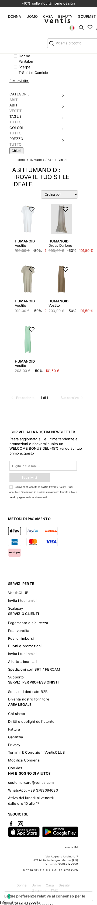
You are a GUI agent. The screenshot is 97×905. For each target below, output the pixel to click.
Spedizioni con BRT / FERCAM (34, 669)
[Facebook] (11, 824)
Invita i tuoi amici (22, 600)
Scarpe (24, 67)
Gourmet (87, 16)
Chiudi (16, 151)
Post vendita (18, 630)
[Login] (81, 27)
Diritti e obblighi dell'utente (31, 721)
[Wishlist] (90, 27)
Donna (14, 16)
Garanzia (15, 737)
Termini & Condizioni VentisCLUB (36, 752)
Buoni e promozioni (25, 646)
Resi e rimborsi (21, 638)
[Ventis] (57, 20)
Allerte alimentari (22, 661)
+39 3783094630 (43, 790)
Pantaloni (26, 61)
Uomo (32, 16)
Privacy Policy (57, 486)
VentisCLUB (18, 593)
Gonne (24, 56)
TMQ (54, 891)
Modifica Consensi (24, 760)
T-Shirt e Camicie (33, 72)
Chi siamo (16, 713)
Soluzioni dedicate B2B (28, 691)
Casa (48, 16)
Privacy (14, 745)
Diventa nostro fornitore (28, 699)
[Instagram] (20, 824)
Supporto (16, 677)
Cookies (15, 768)
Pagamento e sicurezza (28, 623)
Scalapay (15, 608)
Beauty (65, 16)
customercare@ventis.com (31, 782)
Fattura (14, 729)
